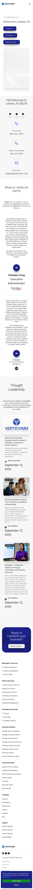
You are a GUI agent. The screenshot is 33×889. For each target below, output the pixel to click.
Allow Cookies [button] (16, 881)
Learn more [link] (6, 877)
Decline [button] (16, 885)
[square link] (10, 114)
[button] (29, 4)
